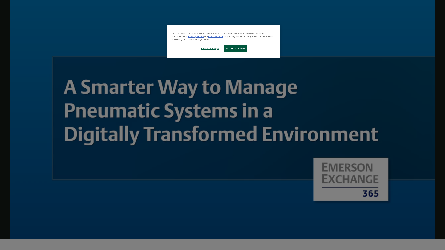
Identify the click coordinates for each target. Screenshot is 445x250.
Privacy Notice (196, 36)
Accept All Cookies (235, 48)
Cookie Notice (215, 36)
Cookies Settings (210, 48)
